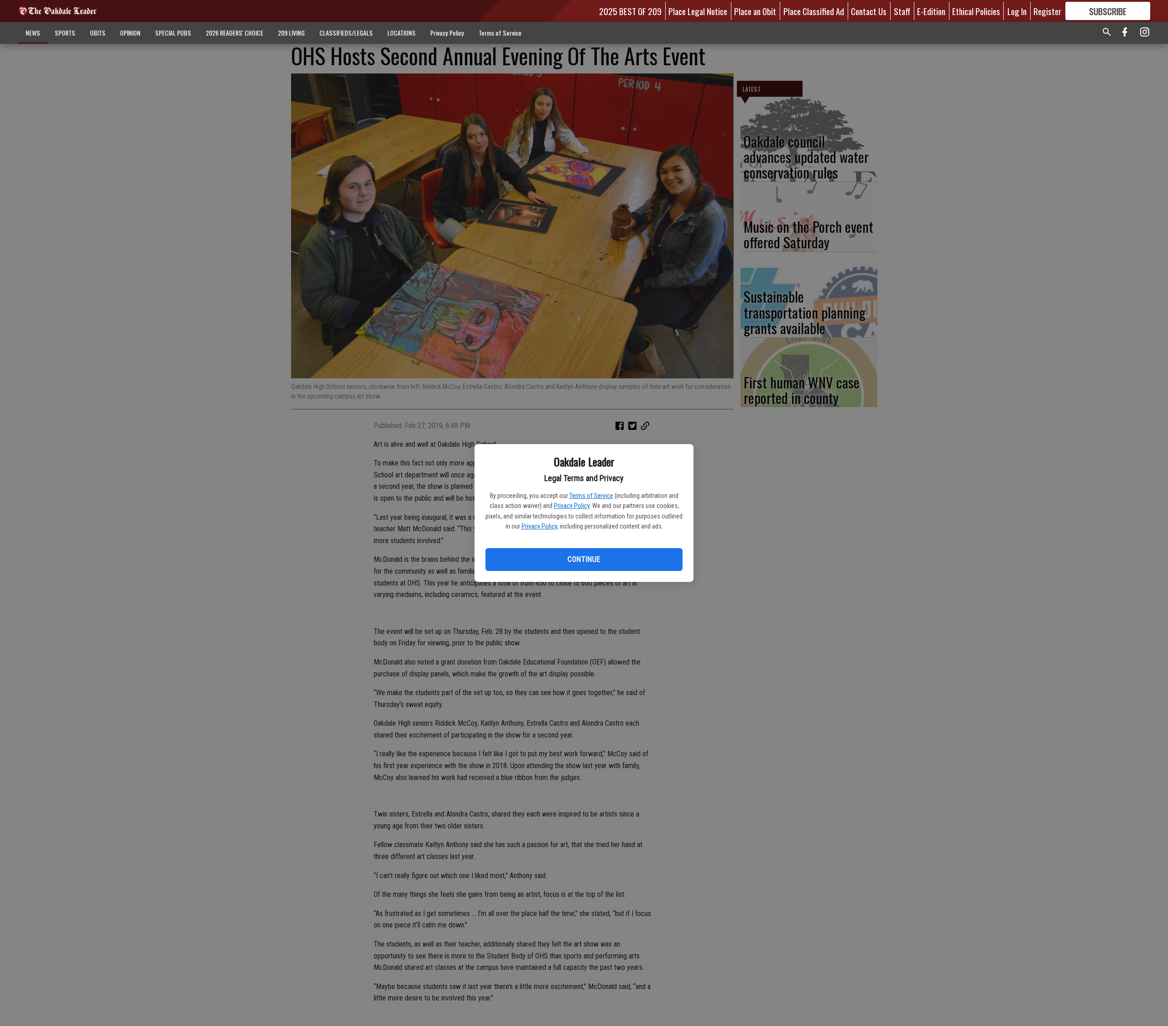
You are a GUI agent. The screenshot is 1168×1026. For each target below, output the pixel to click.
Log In (1017, 11)
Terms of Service (591, 495)
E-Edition (931, 11)
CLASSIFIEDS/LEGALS (346, 32)
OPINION (130, 32)
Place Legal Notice (697, 11)
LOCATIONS (401, 32)
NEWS (33, 32)
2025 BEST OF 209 (630, 11)
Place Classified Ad (813, 11)
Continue (584, 559)
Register (1047, 11)
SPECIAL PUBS (173, 32)
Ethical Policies (976, 11)
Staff (902, 11)
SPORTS (65, 32)
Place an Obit (755, 11)
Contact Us (868, 11)
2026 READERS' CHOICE (234, 32)
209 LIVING (291, 32)
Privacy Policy (571, 505)
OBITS (97, 32)
